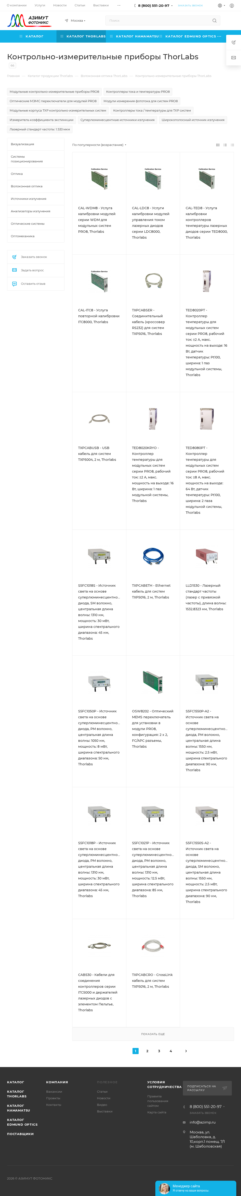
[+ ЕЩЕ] (219, 36)
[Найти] (214, 20)
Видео (102, 1105)
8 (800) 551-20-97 (153, 5)
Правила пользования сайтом (157, 1101)
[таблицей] (232, 145)
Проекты (53, 1098)
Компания (57, 1082)
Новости (103, 1098)
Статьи (102, 1091)
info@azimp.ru (203, 1122)
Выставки (104, 1111)
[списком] (225, 145)
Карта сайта (156, 1112)
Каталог (15, 1082)
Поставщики (20, 1134)
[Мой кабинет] (232, 6)
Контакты (53, 1105)
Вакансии (54, 1091)
